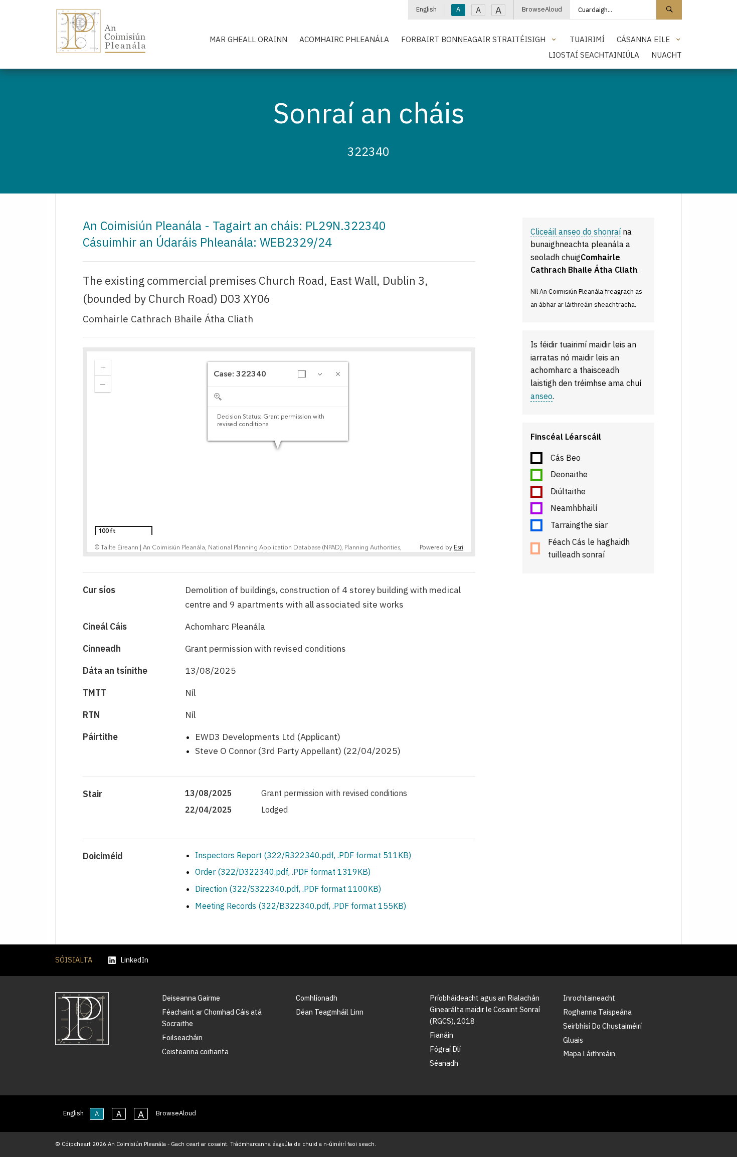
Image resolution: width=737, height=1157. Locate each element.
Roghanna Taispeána (597, 1012)
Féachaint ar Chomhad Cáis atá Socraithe (212, 1017)
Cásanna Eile (643, 39)
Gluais (573, 1040)
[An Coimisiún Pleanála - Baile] (101, 31)
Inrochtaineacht (589, 998)
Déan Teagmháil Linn (329, 1012)
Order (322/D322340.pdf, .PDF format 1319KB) (283, 872)
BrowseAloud (542, 9)
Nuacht (666, 55)
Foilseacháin (182, 1037)
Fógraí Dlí (445, 1049)
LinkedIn (134, 960)
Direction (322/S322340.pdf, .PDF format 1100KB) (288, 889)
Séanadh (444, 1063)
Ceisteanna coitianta (195, 1051)
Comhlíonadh (316, 998)
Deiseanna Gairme (191, 998)
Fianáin (441, 1035)
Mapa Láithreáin (589, 1053)
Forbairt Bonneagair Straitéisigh (473, 39)
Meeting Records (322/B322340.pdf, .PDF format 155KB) (300, 906)
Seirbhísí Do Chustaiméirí (602, 1026)
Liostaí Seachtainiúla (593, 55)
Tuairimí (587, 39)
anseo (541, 396)
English (426, 9)
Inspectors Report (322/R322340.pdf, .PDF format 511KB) (303, 855)
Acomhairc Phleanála (344, 39)
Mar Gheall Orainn (248, 39)
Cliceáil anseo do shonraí (575, 232)
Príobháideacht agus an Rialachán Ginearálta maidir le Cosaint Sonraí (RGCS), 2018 (485, 1009)
